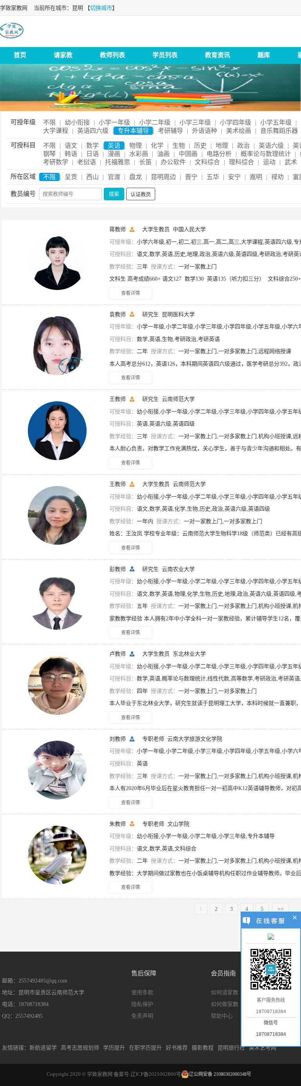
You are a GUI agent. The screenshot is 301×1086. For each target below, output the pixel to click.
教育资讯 (217, 55)
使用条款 (142, 992)
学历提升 (114, 1048)
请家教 (63, 55)
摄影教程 (203, 1048)
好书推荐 (177, 1048)
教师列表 (112, 55)
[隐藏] (295, 919)
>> (280, 909)
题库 (263, 55)
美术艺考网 (262, 1048)
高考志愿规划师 (80, 1048)
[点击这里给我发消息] (271, 937)
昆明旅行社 (231, 1048)
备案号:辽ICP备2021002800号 (147, 1074)
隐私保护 (142, 1004)
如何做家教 (224, 1004)
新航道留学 (43, 1048)
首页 (20, 55)
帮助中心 (222, 1016)
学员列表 (165, 55)
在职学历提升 (145, 1048)
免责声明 (142, 1016)
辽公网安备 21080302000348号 (220, 1074)
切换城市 (101, 8)
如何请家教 (224, 992)
